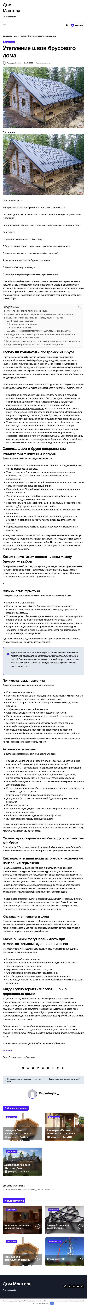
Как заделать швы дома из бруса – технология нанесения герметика (40, 334)
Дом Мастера (17, 1284)
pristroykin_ (51, 1093)
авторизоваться (46, 1189)
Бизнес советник (55, 1241)
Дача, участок (9, 42)
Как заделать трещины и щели (24, 337)
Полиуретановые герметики (24, 324)
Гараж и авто (11, 1210)
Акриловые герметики (21, 327)
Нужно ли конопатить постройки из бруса (26, 310)
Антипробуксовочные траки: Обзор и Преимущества (58, 1228)
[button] (77, 307)
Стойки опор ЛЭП (56, 1258)
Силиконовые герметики (21, 321)
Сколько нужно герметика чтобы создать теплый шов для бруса (40, 331)
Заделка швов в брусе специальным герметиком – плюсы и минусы (40, 314)
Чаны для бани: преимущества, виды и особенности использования (21, 1133)
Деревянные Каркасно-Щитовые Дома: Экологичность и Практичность (17, 1169)
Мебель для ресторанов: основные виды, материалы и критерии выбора (17, 1229)
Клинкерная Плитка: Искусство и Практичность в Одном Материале (63, 1133)
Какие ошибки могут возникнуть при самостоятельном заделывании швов (43, 341)
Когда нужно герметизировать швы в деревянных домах (34, 344)
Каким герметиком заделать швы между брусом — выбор (34, 317)
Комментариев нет (43, 63)
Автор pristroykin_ (14, 63)
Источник (7, 1050)
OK (52, 1303)
